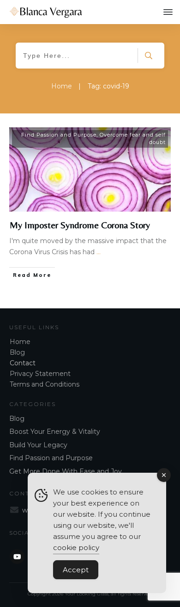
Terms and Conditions (44, 384)
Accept (76, 569)
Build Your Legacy (38, 445)
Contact (23, 363)
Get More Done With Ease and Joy (65, 471)
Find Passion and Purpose (58, 134)
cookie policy (76, 547)
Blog (17, 352)
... (98, 252)
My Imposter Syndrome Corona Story (80, 224)
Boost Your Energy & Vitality (54, 431)
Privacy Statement (40, 373)
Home (20, 342)
